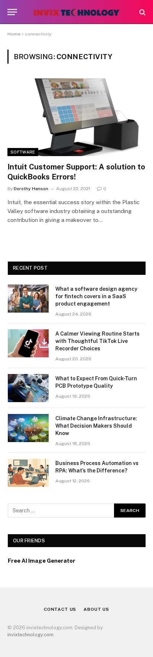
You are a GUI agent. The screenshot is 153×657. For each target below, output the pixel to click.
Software (22, 152)
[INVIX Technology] (76, 12)
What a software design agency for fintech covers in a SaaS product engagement (96, 296)
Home (13, 34)
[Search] (142, 12)
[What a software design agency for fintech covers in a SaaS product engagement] (28, 298)
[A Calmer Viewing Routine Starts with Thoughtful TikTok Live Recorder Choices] (28, 343)
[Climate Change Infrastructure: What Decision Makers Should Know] (28, 428)
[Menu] (12, 12)
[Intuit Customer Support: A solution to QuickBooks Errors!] (76, 117)
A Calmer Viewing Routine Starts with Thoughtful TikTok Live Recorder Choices (97, 341)
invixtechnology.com (30, 634)
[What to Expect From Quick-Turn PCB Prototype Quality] (28, 388)
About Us (96, 609)
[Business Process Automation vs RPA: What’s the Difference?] (28, 473)
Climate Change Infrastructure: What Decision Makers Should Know (96, 425)
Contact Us (60, 609)
